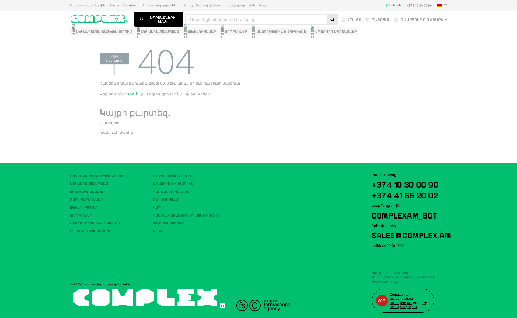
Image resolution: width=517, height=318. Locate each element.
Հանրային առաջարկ (390, 272)
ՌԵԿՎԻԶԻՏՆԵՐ (166, 199)
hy (445, 5)
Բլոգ (262, 5)
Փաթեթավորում (168, 223)
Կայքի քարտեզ (385, 281)
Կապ (188, 5)
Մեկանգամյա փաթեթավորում (98, 175)
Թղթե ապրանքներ (87, 191)
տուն (133, 93)
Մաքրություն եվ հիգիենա (95, 223)
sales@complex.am (411, 235)
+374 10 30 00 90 (405, 184)
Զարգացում (399, 294)
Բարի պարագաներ (86, 199)
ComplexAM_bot (404, 215)
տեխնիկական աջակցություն (401, 300)
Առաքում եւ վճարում (126, 5)
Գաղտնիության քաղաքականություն (403, 277)
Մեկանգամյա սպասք (89, 183)
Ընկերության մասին (87, 5)
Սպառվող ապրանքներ (90, 231)
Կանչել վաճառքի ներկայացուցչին (226, 5)
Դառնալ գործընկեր (164, 5)
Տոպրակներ (81, 215)
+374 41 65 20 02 (405, 194)
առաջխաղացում (403, 307)
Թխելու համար (84, 207)
